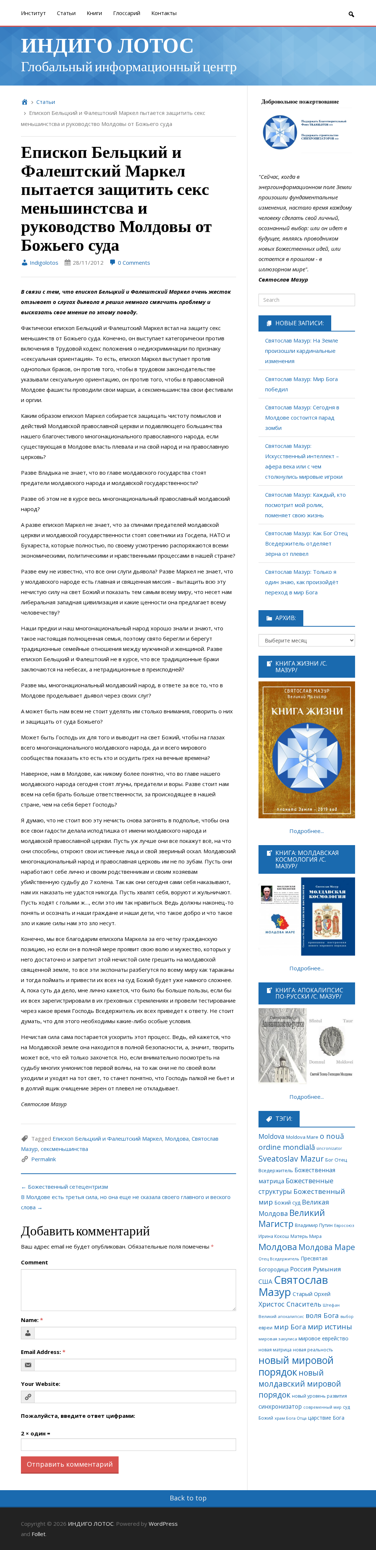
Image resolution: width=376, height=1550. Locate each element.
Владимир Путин (314, 1225)
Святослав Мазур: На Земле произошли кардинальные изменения (301, 351)
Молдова (177, 1138)
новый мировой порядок (296, 1366)
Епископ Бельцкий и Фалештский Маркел (107, 1138)
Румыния (327, 1269)
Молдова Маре (327, 1247)
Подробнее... (306, 830)
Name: (32, 1319)
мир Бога (290, 1327)
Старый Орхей (311, 1293)
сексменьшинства (64, 1148)
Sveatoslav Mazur (291, 1158)
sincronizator (329, 1148)
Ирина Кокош (273, 1236)
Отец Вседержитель (278, 1258)
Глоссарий (126, 13)
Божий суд (287, 1202)
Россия (300, 1269)
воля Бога (322, 1315)
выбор (347, 1316)
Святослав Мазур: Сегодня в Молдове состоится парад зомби (302, 417)
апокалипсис (291, 1316)
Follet (39, 1534)
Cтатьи (66, 13)
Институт (33, 13)
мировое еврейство (323, 1338)
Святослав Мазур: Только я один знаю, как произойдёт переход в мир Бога (302, 582)
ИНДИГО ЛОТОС (107, 44)
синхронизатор (280, 1406)
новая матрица (275, 1350)
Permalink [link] (43, 1159)
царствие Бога (326, 1417)
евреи (265, 1328)
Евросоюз (344, 1225)
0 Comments (133, 262)
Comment (34, 1262)
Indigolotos (43, 262)
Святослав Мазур (293, 1285)
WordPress (163, 1523)
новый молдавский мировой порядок (299, 1383)
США (265, 1281)
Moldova (271, 1136)
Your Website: (40, 1383)
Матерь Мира (306, 1236)
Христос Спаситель (289, 1304)
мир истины (330, 1327)
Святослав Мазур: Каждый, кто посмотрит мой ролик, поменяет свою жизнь (305, 505)
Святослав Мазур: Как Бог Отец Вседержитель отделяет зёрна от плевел (306, 543)
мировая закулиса (277, 1338)
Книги (94, 13)
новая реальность (313, 1350)
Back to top (188, 1497)
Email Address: (43, 1351)
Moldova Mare (302, 1137)
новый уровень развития (319, 1396)
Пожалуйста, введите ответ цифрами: (78, 1415)
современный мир (322, 1407)
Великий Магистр (291, 1218)
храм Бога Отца (291, 1418)
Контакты (164, 13)
